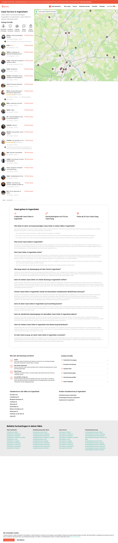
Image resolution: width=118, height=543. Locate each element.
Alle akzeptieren (8, 540)
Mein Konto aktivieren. (86, 2)
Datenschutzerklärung (75, 536)
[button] (84, 360)
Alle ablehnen (20, 540)
